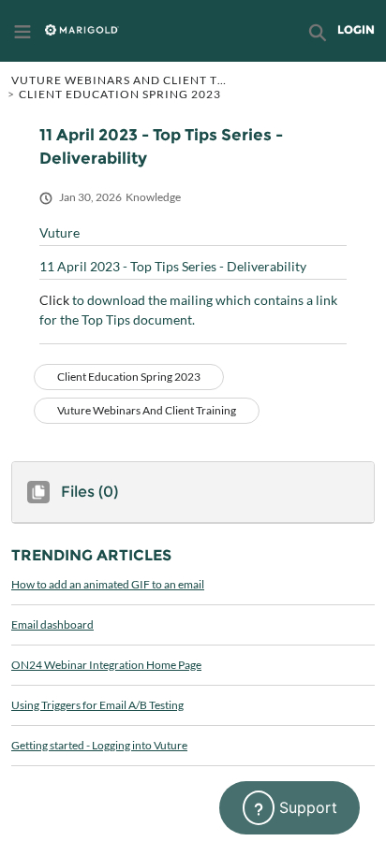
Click (54, 300)
